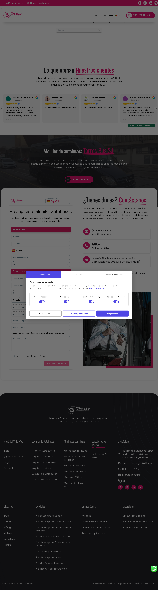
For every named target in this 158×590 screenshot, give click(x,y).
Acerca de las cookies (114, 274)
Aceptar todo (112, 313)
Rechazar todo (45, 313)
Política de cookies (97, 288)
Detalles (79, 274)
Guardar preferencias (79, 313)
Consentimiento (43, 274)
